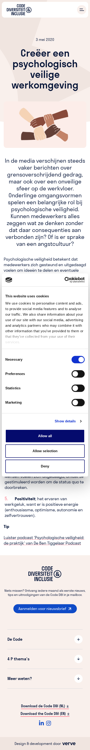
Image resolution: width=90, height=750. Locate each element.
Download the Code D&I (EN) (43, 713)
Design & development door (38, 743)
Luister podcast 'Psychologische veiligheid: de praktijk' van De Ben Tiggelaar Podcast (44, 540)
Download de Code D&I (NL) (43, 706)
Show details (65, 421)
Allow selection (45, 451)
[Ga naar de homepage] (19, 9)
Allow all (45, 436)
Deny (45, 466)
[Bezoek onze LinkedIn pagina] (41, 723)
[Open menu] (81, 9)
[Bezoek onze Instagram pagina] (48, 723)
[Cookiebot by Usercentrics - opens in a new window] (65, 280)
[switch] (78, 374)
